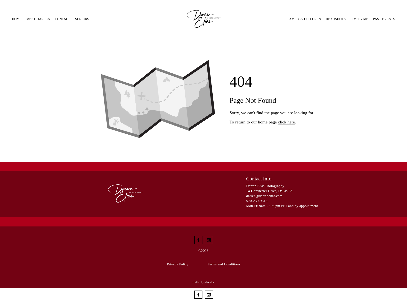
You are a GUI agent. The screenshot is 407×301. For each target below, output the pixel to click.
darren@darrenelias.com (264, 196)
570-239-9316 (257, 201)
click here (286, 122)
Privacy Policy (177, 264)
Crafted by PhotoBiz (203, 282)
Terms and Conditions (224, 264)
